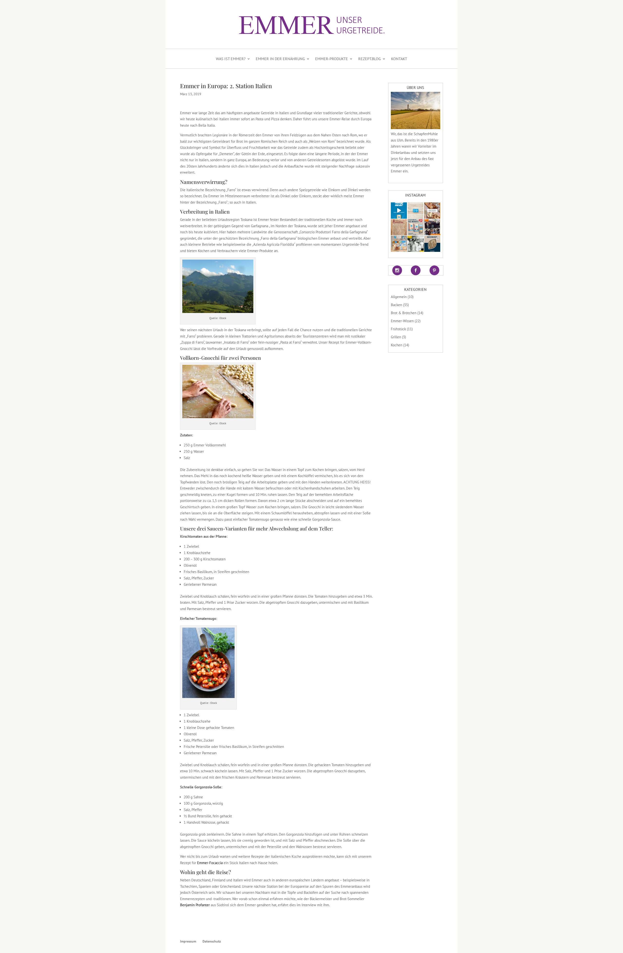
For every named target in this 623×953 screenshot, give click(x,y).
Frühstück (398, 329)
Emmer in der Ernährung (280, 58)
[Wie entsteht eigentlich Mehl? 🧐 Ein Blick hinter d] (415, 210)
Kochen (396, 345)
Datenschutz (211, 941)
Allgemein (399, 296)
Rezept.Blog (369, 58)
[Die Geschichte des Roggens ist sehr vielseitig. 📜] (432, 244)
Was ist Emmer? (231, 58)
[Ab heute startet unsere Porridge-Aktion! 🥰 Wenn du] (399, 244)
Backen (396, 304)
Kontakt (399, 58)
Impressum (188, 941)
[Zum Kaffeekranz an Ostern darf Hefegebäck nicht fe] (432, 210)
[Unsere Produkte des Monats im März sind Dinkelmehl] (415, 227)
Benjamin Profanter (195, 905)
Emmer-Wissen (402, 321)
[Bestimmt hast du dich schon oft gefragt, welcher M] (399, 210)
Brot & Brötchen (403, 313)
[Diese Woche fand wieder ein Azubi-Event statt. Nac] (432, 227)
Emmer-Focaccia (210, 862)
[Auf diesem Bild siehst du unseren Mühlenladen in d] (415, 244)
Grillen (396, 337)
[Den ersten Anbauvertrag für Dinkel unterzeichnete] (399, 227)
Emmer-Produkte (331, 58)
